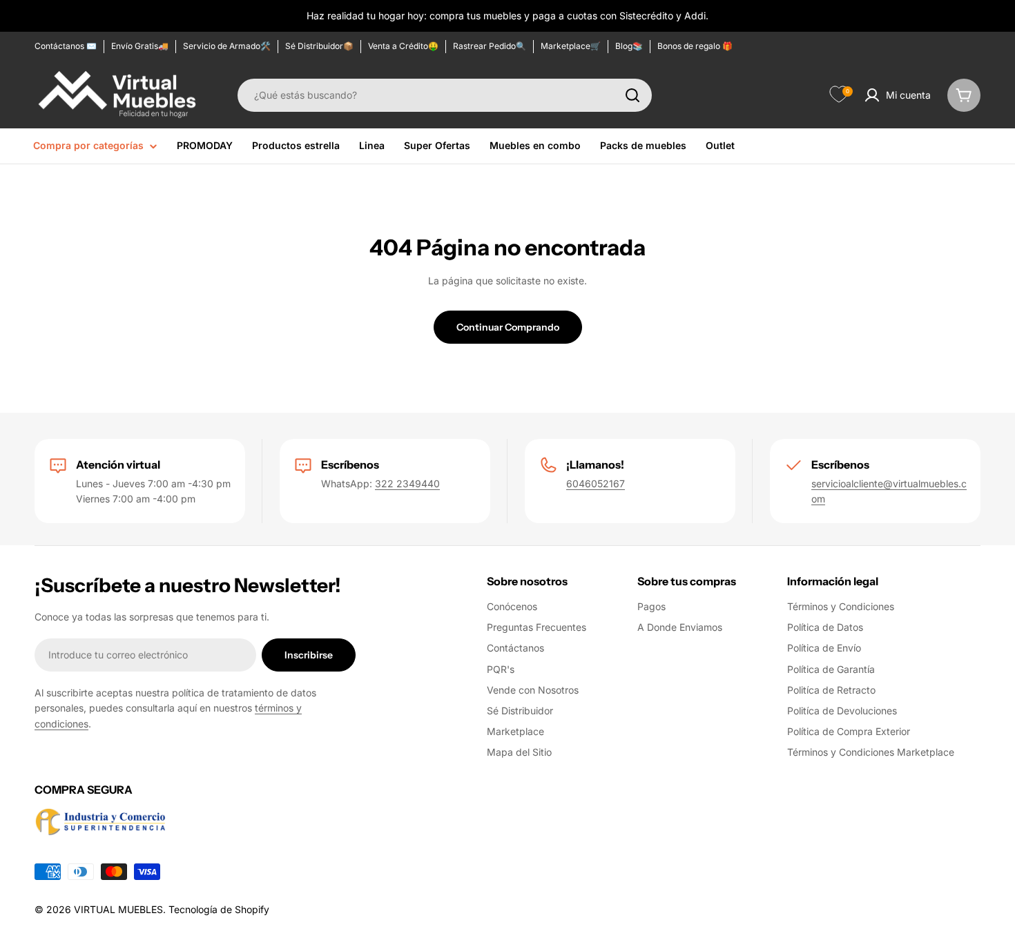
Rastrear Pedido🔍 (489, 46)
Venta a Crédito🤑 (403, 46)
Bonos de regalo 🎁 (695, 46)
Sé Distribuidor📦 (319, 46)
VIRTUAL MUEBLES (118, 909)
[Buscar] (632, 95)
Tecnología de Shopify (218, 909)
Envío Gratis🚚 (139, 46)
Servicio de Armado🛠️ (227, 46)
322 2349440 (407, 483)
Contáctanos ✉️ (66, 46)
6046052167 (595, 483)
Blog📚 (629, 46)
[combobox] (445, 95)
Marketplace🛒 (571, 46)
